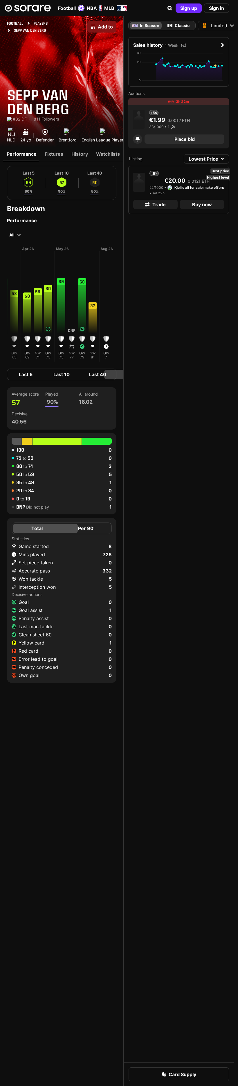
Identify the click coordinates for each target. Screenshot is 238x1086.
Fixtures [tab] (54, 154)
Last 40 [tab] (97, 374)
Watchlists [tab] (108, 154)
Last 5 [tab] (26, 374)
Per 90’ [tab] (86, 528)
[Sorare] (28, 8)
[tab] (178, 25)
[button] (170, 8)
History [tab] (79, 154)
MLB (109, 8)
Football (67, 8)
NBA (92, 8)
